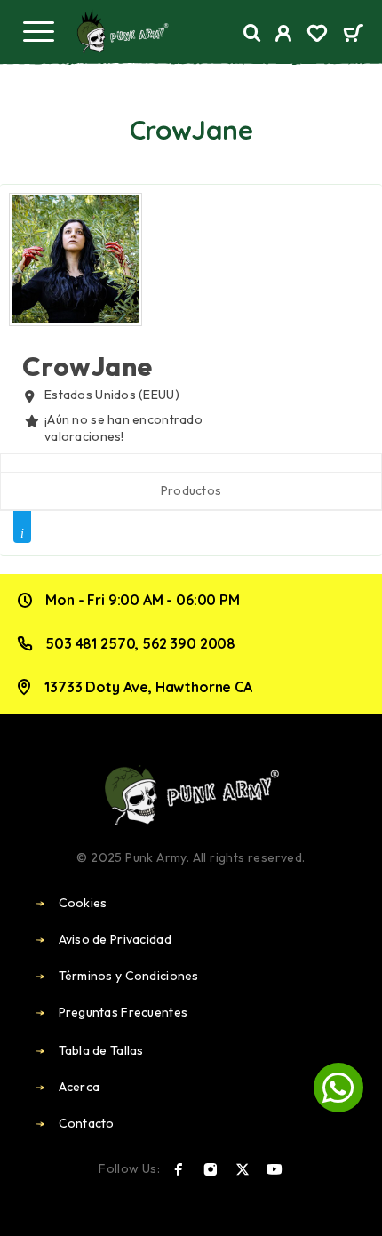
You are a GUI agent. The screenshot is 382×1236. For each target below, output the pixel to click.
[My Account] (283, 35)
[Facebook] (179, 1169)
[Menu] (38, 31)
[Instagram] (211, 1169)
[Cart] (353, 34)
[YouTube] (274, 1169)
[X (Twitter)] (243, 1169)
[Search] (252, 33)
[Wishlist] (317, 35)
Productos (191, 490)
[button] (338, 1087)
